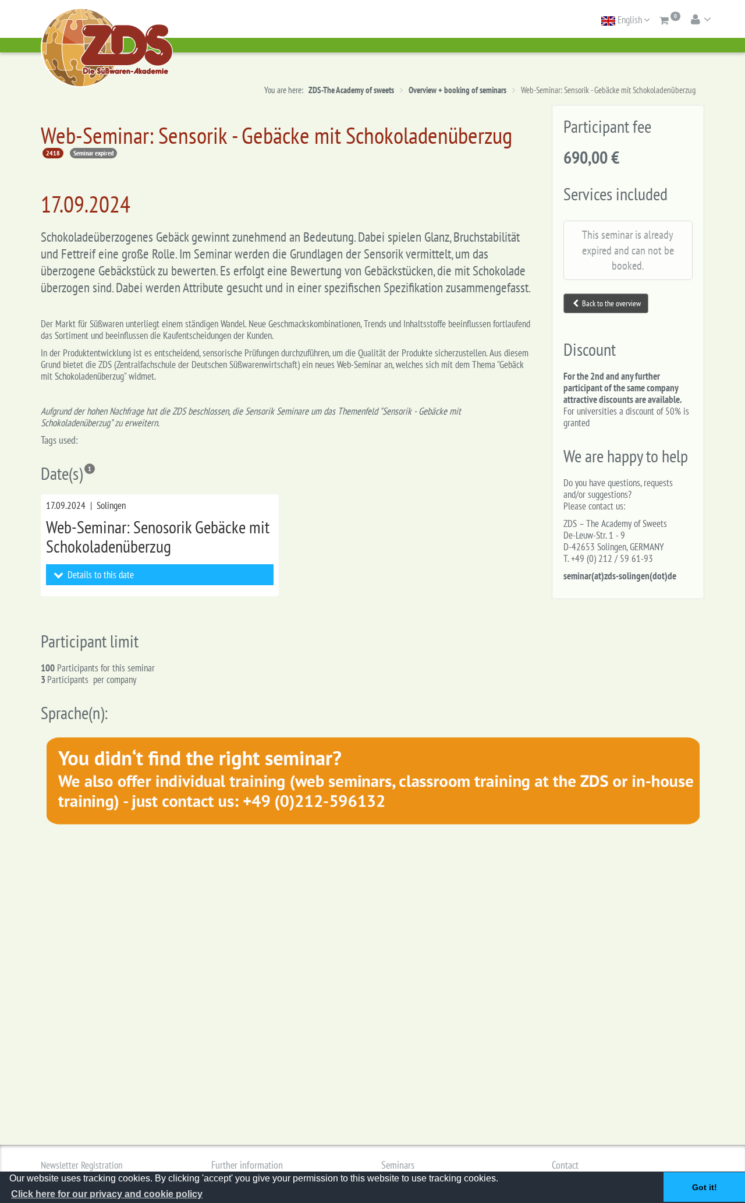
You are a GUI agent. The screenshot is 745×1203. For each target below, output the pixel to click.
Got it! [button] (704, 1187)
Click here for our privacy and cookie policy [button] (107, 1194)
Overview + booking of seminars (457, 89)
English (628, 19)
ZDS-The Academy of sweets (351, 89)
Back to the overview (610, 303)
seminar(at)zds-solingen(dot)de (619, 575)
